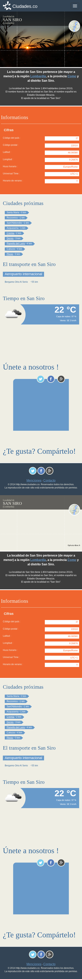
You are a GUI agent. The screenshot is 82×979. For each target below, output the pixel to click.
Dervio (10, 238)
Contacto (49, 480)
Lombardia (38, 76)
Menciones (34, 480)
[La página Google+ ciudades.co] (61, 379)
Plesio (10, 254)
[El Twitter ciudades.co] (40, 379)
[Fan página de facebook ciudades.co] (51, 379)
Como (72, 76)
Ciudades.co (24, 6)
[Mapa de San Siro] (74, 26)
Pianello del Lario (16, 243)
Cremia (10, 233)
